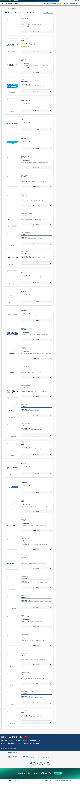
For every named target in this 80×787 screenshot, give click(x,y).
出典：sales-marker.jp (12, 589)
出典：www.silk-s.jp (12, 283)
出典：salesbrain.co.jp (12, 111)
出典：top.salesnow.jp (12, 608)
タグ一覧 (18, 740)
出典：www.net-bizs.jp (12, 436)
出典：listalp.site (12, 723)
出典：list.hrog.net (12, 493)
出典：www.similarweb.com (12, 321)
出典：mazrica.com (12, 92)
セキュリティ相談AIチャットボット (47, 757)
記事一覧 (12, 740)
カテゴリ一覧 (4, 740)
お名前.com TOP (27, 743)
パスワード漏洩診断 (31, 757)
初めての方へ (66, 3)
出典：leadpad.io (12, 474)
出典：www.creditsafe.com (12, 226)
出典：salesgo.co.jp (12, 264)
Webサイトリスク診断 (38, 757)
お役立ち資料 (59, 3)
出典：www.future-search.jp (12, 398)
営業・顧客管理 (8, 8)
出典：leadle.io (12, 455)
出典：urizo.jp (12, 685)
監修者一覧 (25, 740)
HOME (3, 8)
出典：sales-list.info (12, 417)
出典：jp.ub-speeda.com (12, 666)
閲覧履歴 (54, 3)
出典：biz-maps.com (12, 704)
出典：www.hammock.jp (12, 302)
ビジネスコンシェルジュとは (7, 743)
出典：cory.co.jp (12, 130)
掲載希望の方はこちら (35, 740)
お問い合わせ (36, 743)
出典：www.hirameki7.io (12, 570)
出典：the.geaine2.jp (12, 245)
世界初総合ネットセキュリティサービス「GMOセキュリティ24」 (17, 757)
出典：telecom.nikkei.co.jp (12, 51)
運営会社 (18, 743)
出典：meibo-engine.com (12, 207)
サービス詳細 (36, 31)
